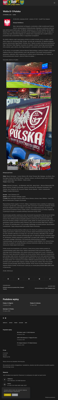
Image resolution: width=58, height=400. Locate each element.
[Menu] (54, 2)
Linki (26, 322)
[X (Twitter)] (18, 279)
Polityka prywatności (50, 397)
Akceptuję (7, 394)
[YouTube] (5, 318)
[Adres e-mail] (39, 279)
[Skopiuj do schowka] (50, 279)
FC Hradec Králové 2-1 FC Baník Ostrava (27, 343)
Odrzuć (14, 394)
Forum (15, 322)
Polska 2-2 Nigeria (8, 303)
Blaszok (21, 322)
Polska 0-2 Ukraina (35, 303)
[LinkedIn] (29, 279)
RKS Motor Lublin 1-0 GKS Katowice (26, 332)
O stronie (5, 353)
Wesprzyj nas (6, 356)
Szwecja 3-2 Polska (8, 309)
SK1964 (10, 322)
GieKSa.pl (5, 322)
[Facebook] (8, 279)
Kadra (14, 14)
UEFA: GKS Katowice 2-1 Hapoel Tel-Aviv (27, 337)
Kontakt (5, 355)
